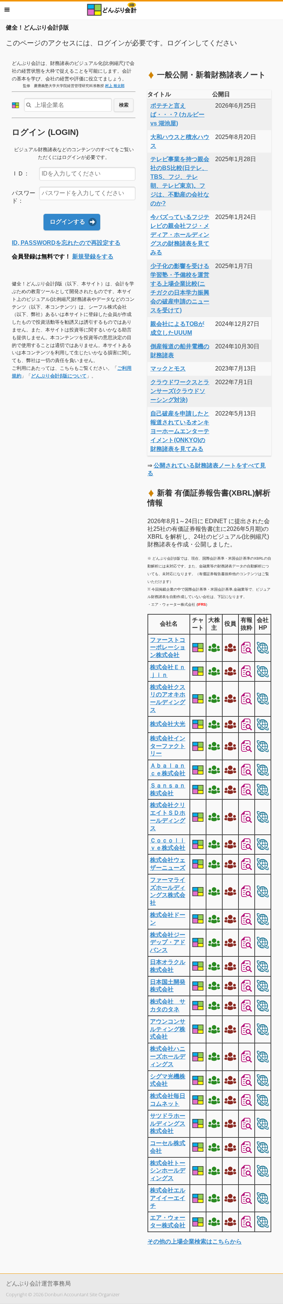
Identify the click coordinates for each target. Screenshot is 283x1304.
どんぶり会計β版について (59, 376)
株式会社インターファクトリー (167, 746)
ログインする (67, 222)
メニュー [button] (7, 9)
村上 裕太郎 (115, 86)
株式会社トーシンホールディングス (167, 1171)
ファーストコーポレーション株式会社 (167, 647)
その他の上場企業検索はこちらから (194, 1241)
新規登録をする (92, 256)
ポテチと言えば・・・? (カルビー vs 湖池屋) (177, 114)
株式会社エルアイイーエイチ (167, 1198)
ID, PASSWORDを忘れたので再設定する (66, 243)
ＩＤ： (20, 173)
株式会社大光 (167, 724)
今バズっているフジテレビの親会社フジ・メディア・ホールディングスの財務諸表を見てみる (179, 234)
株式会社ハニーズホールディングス (167, 1056)
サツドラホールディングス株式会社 (167, 1123)
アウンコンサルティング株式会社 (167, 1029)
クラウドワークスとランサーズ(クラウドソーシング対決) (179, 391)
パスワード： (23, 197)
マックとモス (168, 368)
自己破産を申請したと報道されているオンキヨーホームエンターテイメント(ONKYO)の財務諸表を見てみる (179, 431)
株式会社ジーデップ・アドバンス (167, 942)
